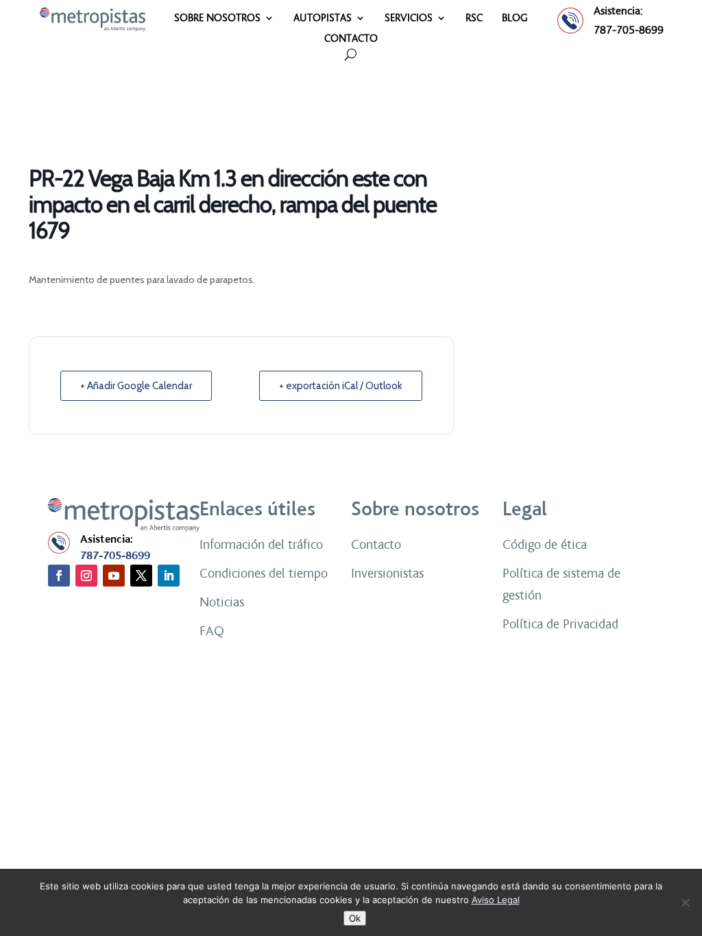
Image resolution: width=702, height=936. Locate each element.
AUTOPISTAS (322, 18)
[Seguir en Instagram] (86, 576)
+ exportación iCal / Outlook (340, 386)
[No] (685, 902)
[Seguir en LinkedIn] (169, 576)
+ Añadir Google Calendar (136, 386)
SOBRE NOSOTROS (217, 18)
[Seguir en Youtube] (114, 576)
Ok (355, 918)
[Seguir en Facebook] (59, 576)
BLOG (515, 18)
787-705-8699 (629, 29)
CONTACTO (351, 39)
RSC (474, 18)
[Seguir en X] (141, 576)
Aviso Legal (496, 899)
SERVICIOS (409, 18)
